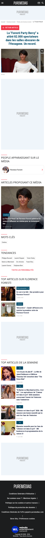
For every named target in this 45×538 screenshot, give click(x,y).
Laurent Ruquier (19, 258)
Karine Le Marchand (8, 262)
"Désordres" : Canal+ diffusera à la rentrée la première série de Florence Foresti (29, 310)
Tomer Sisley (31, 258)
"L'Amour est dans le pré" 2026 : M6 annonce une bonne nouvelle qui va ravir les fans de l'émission (29, 413)
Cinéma (4, 242)
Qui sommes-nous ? (14, 498)
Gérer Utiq (14, 519)
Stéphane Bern (18, 265)
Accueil (3, 22)
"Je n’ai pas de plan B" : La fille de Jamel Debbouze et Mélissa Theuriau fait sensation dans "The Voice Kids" (29, 375)
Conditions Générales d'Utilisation (21, 494)
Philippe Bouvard (7, 258)
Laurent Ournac (6, 265)
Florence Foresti (11, 22)
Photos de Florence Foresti (24, 22)
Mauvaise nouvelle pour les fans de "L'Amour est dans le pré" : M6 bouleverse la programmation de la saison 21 (29, 430)
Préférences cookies (27, 519)
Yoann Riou (29, 262)
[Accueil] (21, 2)
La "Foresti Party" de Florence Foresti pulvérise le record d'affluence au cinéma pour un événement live (22, 221)
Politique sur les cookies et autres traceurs (21, 503)
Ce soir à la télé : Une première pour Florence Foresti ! (30, 293)
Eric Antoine (20, 262)
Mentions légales (29, 498)
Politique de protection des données (21, 507)
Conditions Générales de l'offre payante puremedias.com (22, 512)
